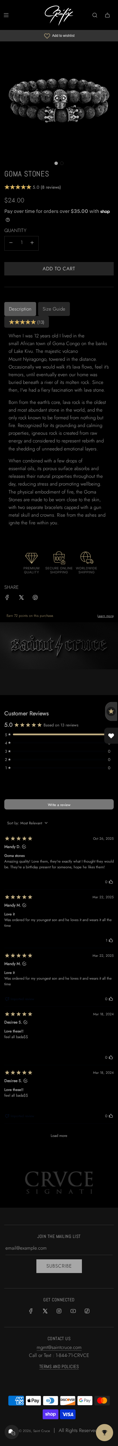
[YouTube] (73, 1311)
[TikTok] (87, 1311)
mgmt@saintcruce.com (59, 1347)
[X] (45, 1311)
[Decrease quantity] (11, 243)
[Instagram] (59, 1311)
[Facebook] (31, 1311)
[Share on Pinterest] (35, 598)
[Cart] (107, 15)
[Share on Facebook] (7, 598)
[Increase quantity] (32, 243)
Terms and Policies (59, 1367)
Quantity (15, 230)
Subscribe (59, 1265)
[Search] (94, 15)
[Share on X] (21, 598)
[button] (56, 163)
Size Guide (54, 308)
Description (20, 308)
